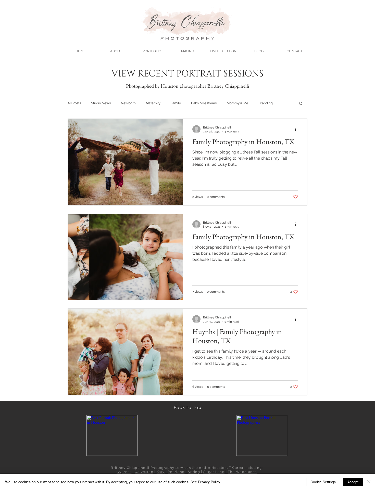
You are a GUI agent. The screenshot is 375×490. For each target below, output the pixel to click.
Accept (352, 481)
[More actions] (297, 129)
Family (176, 103)
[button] (152, 48)
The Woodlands (242, 472)
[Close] (369, 482)
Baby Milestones (204, 103)
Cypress (124, 472)
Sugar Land (213, 472)
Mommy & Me (237, 103)
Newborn (128, 103)
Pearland (176, 472)
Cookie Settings (323, 481)
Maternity (153, 103)
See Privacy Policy (205, 481)
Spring (194, 472)
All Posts (74, 103)
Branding (265, 103)
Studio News (101, 103)
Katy (161, 472)
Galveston (144, 472)
